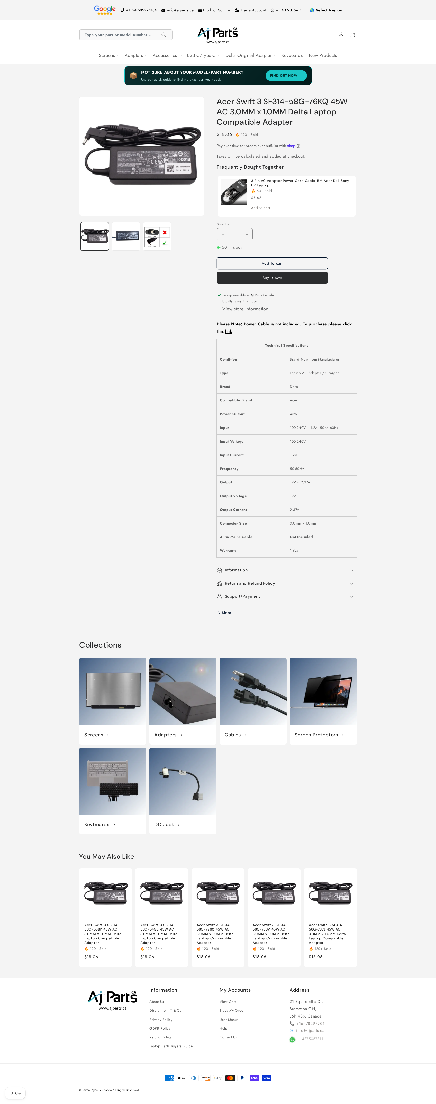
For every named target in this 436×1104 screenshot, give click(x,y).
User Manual (230, 1019)
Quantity (223, 224)
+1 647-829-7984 (141, 10)
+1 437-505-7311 (290, 10)
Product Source (216, 10)
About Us (156, 1001)
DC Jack (164, 825)
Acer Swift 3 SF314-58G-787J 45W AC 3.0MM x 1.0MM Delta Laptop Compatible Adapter (327, 934)
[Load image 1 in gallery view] (94, 236)
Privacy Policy (160, 1019)
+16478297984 (310, 1023)
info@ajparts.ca (180, 10)
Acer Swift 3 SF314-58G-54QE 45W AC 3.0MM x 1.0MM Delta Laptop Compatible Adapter (159, 934)
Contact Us (228, 1037)
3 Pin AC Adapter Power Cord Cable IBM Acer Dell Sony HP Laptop (300, 183)
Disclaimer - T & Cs (165, 1010)
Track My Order (232, 1010)
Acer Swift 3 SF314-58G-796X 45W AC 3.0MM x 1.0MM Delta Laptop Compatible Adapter (215, 934)
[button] (126, 34)
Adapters (165, 735)
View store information (245, 309)
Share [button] (226, 612)
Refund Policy (160, 1037)
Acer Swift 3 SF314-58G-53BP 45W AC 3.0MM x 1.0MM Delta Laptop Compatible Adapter (103, 934)
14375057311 (310, 1039)
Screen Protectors (316, 735)
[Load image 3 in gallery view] (157, 236)
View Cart (228, 1001)
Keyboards (97, 825)
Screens (93, 735)
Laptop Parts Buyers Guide (171, 1046)
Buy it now (272, 278)
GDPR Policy (160, 1028)
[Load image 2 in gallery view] (126, 236)
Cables (233, 735)
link (228, 331)
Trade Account (253, 10)
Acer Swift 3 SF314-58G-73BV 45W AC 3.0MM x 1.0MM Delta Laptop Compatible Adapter (271, 934)
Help (223, 1028)
